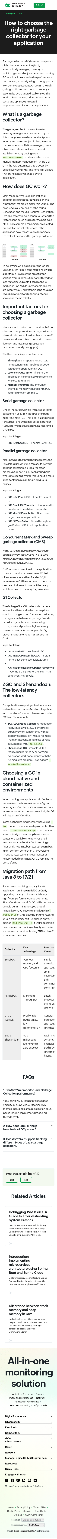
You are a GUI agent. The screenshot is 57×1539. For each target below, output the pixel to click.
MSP (45, 1405)
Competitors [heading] (12, 1432)
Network (40, 1398)
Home (11, 1507)
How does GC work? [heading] (25, 186)
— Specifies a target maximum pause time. (28, 515)
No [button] (26, 1179)
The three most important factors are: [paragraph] (24, 354)
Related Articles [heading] (28, 1196)
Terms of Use (39, 1507)
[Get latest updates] (23, 1480)
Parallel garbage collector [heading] (25, 451)
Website (16, 1394)
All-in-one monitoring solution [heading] (28, 1372)
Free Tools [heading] (11, 1427)
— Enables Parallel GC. (29, 499)
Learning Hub (10, 13)
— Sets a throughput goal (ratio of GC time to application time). (29, 525)
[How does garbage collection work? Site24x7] (28, 252)
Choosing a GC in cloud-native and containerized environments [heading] (21, 781)
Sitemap (17, 1515)
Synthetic (27, 1394)
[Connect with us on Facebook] (12, 1480)
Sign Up (39, 5)
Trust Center (41, 1511)
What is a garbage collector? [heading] (22, 117)
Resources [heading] (11, 1463)
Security (27, 1511)
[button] (28, 1093)
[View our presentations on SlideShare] (35, 1480)
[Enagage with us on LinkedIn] (18, 1480)
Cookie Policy (13, 1511)
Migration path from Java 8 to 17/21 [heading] (24, 874)
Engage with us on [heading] (15, 1474)
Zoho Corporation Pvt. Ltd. (24, 1531)
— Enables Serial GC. (30, 442)
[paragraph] (28, 557)
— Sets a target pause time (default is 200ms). (29, 657)
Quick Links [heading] (12, 1469)
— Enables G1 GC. (26, 651)
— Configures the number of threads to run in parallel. (31, 507)
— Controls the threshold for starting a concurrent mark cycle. (31, 669)
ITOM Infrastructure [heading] (13, 1440)
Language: (15, 1520)
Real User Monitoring (20, 1405)
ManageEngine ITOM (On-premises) (26, 1458)
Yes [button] (12, 1179)
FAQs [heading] (28, 1077)
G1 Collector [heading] (13, 597)
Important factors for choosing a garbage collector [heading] (25, 312)
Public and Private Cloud (21, 1398)
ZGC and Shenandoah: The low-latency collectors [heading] (27, 690)
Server (39, 1394)
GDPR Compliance (34, 1515)
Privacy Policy (23, 1507)
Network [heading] (10, 1452)
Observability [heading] (12, 1422)
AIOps (36, 1405)
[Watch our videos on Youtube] (29, 1480)
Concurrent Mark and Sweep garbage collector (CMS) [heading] (28, 539)
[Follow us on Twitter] (6, 1480)
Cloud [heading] (8, 1447)
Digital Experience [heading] (15, 1416)
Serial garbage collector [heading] (23, 401)
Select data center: (18, 1525)
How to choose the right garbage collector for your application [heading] (28, 33)
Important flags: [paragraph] (12, 436)
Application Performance (27, 1401)
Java (20, 13)
